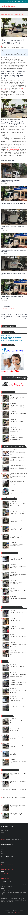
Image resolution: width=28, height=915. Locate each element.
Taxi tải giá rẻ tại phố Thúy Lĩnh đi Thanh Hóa (18, 691)
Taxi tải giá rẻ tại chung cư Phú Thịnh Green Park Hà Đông (13, 204)
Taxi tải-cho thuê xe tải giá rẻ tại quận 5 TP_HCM (18, 645)
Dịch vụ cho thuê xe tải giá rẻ (17, 47)
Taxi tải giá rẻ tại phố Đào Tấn (17, 612)
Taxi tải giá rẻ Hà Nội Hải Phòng (18, 706)
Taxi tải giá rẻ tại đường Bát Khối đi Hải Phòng (18, 567)
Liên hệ (3, 839)
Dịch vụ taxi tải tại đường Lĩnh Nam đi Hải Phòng (17, 583)
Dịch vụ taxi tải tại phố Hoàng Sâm (17, 721)
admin (12, 46)
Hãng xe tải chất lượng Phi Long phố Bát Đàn (14, 797)
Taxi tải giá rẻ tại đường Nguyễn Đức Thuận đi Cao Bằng (18, 558)
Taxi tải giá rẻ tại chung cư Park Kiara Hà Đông (14, 227)
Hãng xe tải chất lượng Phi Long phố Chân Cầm (14, 789)
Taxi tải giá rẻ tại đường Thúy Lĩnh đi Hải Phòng (17, 667)
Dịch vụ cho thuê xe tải (7, 864)
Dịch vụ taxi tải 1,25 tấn (7, 869)
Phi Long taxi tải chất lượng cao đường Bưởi (18, 782)
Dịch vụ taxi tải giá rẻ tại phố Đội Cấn (18, 653)
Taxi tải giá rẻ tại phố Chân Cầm (18, 636)
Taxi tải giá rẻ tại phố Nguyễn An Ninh (18, 762)
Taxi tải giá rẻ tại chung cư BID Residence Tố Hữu (11, 180)
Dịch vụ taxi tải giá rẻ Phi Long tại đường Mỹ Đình (6, 316)
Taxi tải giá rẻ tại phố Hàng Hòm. (18, 620)
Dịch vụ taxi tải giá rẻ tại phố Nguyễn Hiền (17, 737)
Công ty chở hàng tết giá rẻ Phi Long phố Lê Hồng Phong (17, 814)
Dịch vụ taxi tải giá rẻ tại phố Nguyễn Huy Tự (17, 729)
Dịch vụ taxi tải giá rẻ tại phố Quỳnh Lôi (17, 745)
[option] (17, 1)
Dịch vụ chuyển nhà (6, 878)
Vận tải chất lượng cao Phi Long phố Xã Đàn (18, 591)
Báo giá (3, 835)
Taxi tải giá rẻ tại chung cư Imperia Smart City (12, 297)
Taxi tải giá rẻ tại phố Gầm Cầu (17, 628)
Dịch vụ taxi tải (5, 860)
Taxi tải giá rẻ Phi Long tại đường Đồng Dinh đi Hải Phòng (18, 675)
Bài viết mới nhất (20, 46)
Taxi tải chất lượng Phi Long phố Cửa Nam (18, 599)
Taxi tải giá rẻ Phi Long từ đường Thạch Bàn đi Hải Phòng (18, 683)
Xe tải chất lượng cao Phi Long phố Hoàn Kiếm (17, 806)
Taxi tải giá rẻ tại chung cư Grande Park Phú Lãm (13, 250)
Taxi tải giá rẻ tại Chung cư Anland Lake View (13, 274)
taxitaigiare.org (8, 6)
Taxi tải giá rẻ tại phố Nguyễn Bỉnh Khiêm (17, 753)
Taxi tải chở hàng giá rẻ (13, 149)
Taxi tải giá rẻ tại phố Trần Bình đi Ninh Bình (18, 575)
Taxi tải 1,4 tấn (4, 874)
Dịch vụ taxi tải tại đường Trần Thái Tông (21, 316)
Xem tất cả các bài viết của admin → (11, 308)
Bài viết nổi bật (5, 47)
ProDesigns (18, 912)
